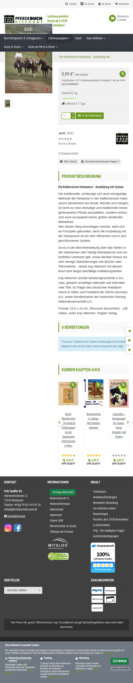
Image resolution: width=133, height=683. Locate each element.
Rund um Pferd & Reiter (42, 47)
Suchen (72, 4)
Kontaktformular (16, 516)
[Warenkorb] (129, 331)
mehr (121, 346)
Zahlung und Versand (61, 532)
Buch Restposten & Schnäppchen (23, 38)
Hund (78, 38)
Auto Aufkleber (95, 38)
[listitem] (97, 591)
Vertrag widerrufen (63, 492)
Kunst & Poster (12, 47)
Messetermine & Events (63, 526)
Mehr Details (70, 161)
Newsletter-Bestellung (105, 503)
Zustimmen (120, 661)
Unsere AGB (56, 520)
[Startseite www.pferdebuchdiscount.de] (23, 19)
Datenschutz (57, 509)
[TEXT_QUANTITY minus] (73, 117)
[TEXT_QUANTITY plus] (73, 115)
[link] (113, 18)
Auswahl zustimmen (120, 669)
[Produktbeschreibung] (129, 340)
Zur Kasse (89, 4)
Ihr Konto (106, 4)
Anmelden (124, 4)
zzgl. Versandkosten (70, 83)
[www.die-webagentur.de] (8, 527)
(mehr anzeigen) (54, 676)
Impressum (56, 515)
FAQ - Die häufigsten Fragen (108, 530)
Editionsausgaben (58, 38)
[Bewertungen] (129, 350)
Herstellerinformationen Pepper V (101, 161)
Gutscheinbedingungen (106, 536)
